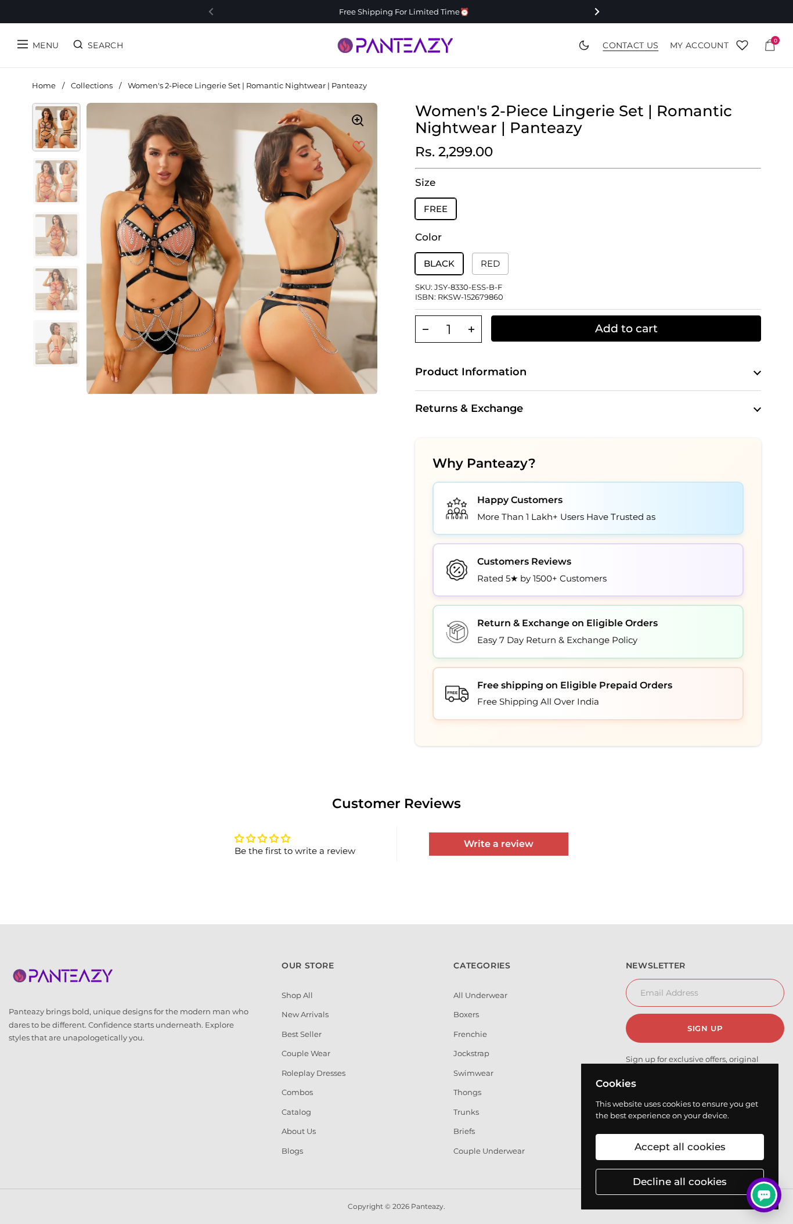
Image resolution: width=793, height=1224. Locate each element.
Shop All (297, 995)
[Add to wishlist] (358, 147)
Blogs (292, 1150)
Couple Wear (306, 1053)
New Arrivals (305, 1014)
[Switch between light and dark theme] (584, 45)
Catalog (296, 1112)
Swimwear (473, 1073)
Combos (297, 1092)
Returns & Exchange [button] (469, 408)
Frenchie (470, 1034)
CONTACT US (630, 45)
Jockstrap (471, 1053)
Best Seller (302, 1034)
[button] (425, 329)
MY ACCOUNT (699, 45)
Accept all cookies (680, 1147)
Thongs (467, 1092)
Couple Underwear (489, 1150)
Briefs (464, 1131)
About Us (299, 1131)
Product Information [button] (471, 371)
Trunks (466, 1112)
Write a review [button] (499, 843)
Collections (92, 85)
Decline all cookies (680, 1181)
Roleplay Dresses (313, 1073)
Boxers (466, 1014)
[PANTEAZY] (396, 45)
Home (44, 85)
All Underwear (480, 995)
